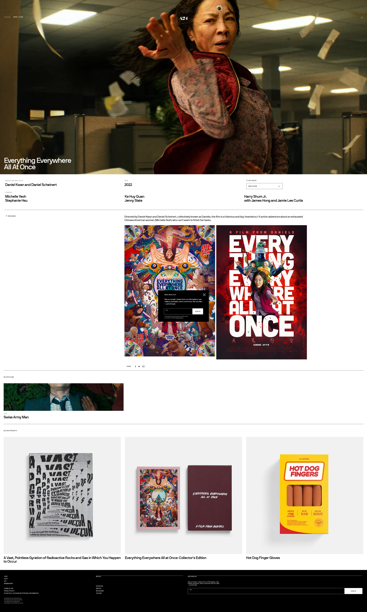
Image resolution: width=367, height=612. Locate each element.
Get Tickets (252, 180)
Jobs (6, 576)
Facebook (99, 586)
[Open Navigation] (14, 17)
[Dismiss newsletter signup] (204, 294)
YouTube (99, 593)
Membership (8, 583)
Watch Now (252, 186)
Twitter (98, 588)
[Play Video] (183, 87)
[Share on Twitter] (139, 366)
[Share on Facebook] (135, 366)
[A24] (183, 18)
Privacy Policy (179, 317)
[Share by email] (143, 366)
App (5, 581)
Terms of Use (8, 588)
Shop (6, 579)
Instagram (11, 216)
